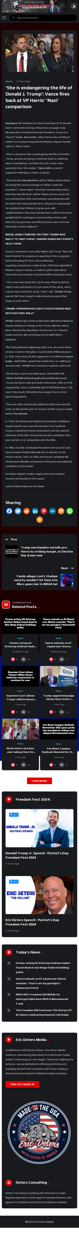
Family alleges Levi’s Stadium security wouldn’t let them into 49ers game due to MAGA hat (36, 580)
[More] (39, 519)
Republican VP (13, 123)
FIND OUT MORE (21, 1084)
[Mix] (61, 511)
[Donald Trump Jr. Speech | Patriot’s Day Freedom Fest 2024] (39, 828)
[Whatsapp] (70, 511)
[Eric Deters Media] (34, 6)
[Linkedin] (35, 511)
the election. (21, 413)
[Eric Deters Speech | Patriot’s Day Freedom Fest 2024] (39, 895)
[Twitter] (18, 511)
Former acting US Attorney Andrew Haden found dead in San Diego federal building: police (43, 967)
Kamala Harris (30, 180)
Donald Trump (63, 291)
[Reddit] (26, 511)
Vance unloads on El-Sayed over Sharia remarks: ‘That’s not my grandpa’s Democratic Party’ (41, 983)
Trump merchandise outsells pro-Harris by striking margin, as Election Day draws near (47, 551)
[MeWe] (52, 511)
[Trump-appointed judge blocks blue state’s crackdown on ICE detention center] (58, 676)
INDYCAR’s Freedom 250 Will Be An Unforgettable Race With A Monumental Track (42, 999)
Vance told (44, 168)
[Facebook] (9, 511)
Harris (44, 251)
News (9, 81)
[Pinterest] (44, 511)
